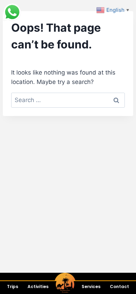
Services (91, 286)
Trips (12, 286)
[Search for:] (68, 99)
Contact (119, 286)
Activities (38, 286)
